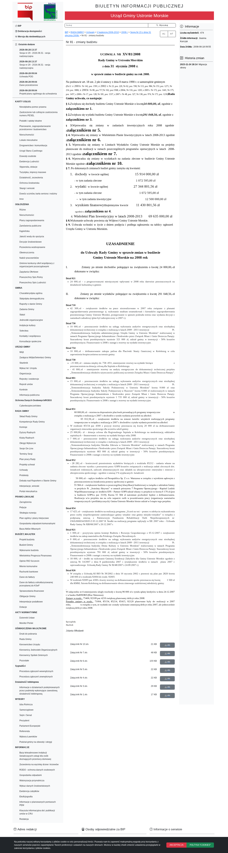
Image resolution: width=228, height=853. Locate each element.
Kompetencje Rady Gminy (32, 422)
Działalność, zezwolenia (31, 177)
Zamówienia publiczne (30, 226)
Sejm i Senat (25, 715)
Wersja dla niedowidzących (31, 36)
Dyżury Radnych (27, 432)
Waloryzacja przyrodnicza (31, 780)
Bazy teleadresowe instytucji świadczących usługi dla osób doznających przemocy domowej (35, 755)
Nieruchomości (26, 135)
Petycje (23, 507)
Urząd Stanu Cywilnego (30, 151)
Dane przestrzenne (28, 83)
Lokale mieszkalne (28, 140)
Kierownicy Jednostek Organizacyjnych (38, 650)
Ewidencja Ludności (29, 161)
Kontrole (23, 389)
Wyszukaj (163, 25)
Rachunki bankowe (28, 571)
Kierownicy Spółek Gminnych (33, 655)
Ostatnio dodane (26, 44)
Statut (22, 314)
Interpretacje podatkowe (31, 601)
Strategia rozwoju (27, 513)
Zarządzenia (25, 502)
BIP (19, 26)
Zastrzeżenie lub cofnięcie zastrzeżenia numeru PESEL (38, 114)
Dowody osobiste (27, 156)
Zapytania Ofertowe (28, 272)
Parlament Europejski (29, 726)
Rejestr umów (26, 384)
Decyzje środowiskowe (30, 242)
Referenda (24, 731)
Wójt (21, 352)
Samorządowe (26, 710)
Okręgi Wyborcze (27, 443)
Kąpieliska (24, 231)
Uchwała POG (28, 75)
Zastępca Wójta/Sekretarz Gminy (35, 357)
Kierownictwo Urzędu (29, 644)
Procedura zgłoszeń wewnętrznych (36, 671)
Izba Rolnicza (26, 704)
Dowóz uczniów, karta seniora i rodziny (38, 193)
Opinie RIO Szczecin (29, 561)
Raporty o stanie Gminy (30, 304)
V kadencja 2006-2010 (108, 32)
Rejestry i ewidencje (29, 379)
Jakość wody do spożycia (31, 236)
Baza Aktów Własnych (30, 529)
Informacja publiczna (29, 395)
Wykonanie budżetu (29, 550)
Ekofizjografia (26, 796)
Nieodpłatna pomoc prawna (32, 107)
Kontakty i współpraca (30, 336)
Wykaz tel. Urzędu (28, 368)
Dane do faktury (27, 577)
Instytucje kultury (27, 325)
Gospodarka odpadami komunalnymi (37, 523)
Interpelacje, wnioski (29, 486)
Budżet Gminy (26, 545)
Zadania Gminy (26, 309)
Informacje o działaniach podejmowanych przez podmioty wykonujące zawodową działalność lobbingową (39, 690)
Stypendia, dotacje (28, 167)
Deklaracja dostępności (29, 31)
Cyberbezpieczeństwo (30, 405)
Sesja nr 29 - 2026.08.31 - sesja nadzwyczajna (34, 53)
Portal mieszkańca (28, 491)
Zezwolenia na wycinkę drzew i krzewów (39, 764)
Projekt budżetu (27, 539)
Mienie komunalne (28, 566)
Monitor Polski (26, 623)
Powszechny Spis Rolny (31, 277)
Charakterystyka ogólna (30, 293)
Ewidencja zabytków (29, 791)
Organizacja (25, 373)
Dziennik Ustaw (27, 618)
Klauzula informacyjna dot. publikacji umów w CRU (37, 812)
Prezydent (24, 720)
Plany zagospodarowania (31, 220)
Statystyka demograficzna (31, 298)
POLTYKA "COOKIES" (200, 845)
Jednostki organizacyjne (31, 320)
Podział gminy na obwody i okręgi (35, 742)
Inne (21, 199)
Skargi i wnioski (27, 188)
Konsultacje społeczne (30, 341)
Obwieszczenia (26, 252)
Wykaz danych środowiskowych (34, 786)
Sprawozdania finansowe (31, 591)
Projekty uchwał (27, 464)
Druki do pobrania (28, 634)
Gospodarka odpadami (30, 775)
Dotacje (23, 607)
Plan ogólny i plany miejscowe (34, 518)
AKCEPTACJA (176, 845)
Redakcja (24, 819)
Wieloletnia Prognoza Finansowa (35, 555)
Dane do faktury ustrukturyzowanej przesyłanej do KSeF (36, 584)
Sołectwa (23, 330)
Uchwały (23, 470)
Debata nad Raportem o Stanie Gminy (37, 480)
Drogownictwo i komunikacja (33, 145)
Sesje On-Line (26, 448)
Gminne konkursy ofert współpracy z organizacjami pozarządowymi (36, 265)
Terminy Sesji (25, 454)
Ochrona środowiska (29, 183)
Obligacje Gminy (27, 596)
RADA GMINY (77, 32)
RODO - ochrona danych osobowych (37, 770)
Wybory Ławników (28, 736)
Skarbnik (23, 363)
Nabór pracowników (29, 258)
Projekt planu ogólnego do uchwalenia (38, 92)
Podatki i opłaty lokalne (30, 121)
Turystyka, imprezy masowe (32, 172)
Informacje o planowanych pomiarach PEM (37, 803)
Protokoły (23, 475)
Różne (22, 209)
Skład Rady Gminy (28, 416)
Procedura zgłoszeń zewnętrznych (36, 676)
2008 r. (124, 32)
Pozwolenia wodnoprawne (32, 247)
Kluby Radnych (26, 438)
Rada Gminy (25, 639)
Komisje (23, 427)
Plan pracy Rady (27, 459)
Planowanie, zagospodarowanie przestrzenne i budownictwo (35, 128)
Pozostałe (24, 660)
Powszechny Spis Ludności (32, 282)
